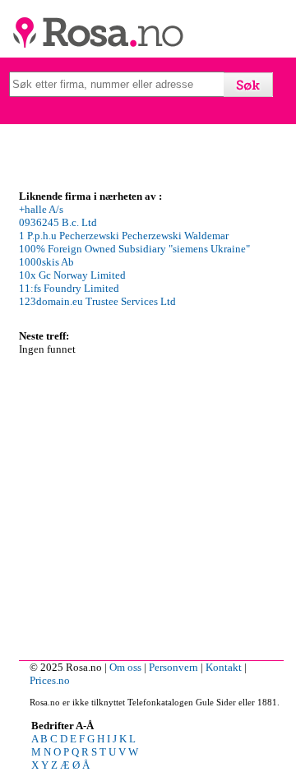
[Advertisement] (148, 504)
